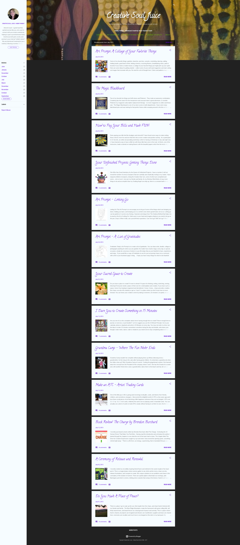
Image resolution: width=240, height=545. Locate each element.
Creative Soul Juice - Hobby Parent (13, 23)
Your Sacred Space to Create (113, 274)
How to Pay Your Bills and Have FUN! (122, 125)
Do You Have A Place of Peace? (116, 496)
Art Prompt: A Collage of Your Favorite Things (125, 51)
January (4, 70)
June (3, 66)
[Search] (174, 5)
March (4, 83)
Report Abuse (6, 110)
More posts (133, 530)
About (167, 35)
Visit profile (13, 47)
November (5, 89)
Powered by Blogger (134, 536)
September (5, 96)
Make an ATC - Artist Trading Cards (119, 385)
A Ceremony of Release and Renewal (119, 459)
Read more (167, 77)
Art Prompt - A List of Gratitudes (117, 237)
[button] (170, 50)
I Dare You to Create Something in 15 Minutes (126, 311)
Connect (100, 35)
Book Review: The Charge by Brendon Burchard (126, 422)
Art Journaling (113, 35)
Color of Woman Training (133, 35)
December (5, 73)
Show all (169, 42)
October (4, 76)
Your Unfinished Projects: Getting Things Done (126, 162)
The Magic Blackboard (109, 88)
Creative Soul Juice (133, 16)
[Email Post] (109, 77)
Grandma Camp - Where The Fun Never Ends (125, 348)
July (3, 80)
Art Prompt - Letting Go (111, 199)
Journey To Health (154, 35)
